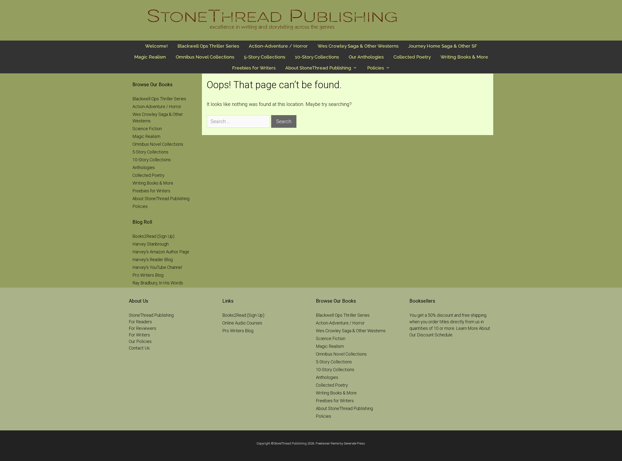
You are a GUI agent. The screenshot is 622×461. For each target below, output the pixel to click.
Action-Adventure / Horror (278, 46)
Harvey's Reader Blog (152, 259)
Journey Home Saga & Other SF (442, 46)
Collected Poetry (412, 57)
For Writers (139, 334)
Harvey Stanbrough (150, 244)
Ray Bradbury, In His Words (157, 282)
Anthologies (143, 167)
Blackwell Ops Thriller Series (208, 46)
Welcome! (156, 46)
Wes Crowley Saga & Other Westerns (358, 46)
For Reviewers (142, 328)
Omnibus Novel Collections (205, 57)
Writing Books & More (464, 57)
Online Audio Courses (242, 322)
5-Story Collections (264, 57)
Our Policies (140, 341)
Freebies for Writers (254, 67)
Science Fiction (147, 128)
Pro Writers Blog (148, 275)
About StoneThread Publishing (318, 67)
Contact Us (139, 347)
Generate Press (354, 443)
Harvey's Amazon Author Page (160, 251)
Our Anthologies (366, 57)
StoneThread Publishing (151, 315)
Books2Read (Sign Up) (153, 236)
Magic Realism (150, 57)
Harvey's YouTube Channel (157, 267)
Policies (375, 67)
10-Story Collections (317, 57)
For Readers (140, 321)
